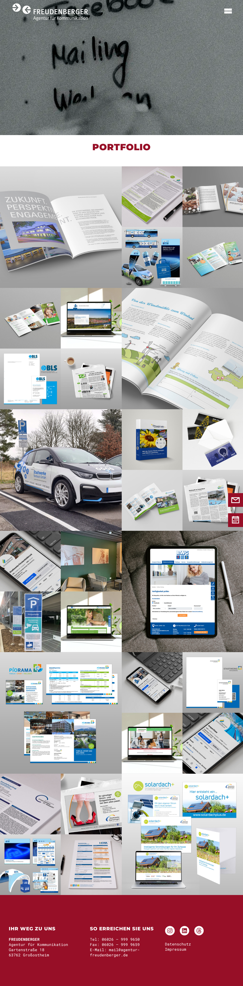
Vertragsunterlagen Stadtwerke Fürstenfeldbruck (155, 195)
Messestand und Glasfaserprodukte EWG (31, 863)
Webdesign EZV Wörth (91, 317)
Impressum (175, 949)
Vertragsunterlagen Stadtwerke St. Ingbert (33, 803)
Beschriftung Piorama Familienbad (91, 560)
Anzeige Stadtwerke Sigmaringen (91, 803)
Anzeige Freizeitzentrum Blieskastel (212, 499)
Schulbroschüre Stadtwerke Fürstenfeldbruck (182, 347)
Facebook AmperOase (213, 742)
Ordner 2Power (152, 439)
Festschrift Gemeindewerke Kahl (152, 499)
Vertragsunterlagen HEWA (94, 863)
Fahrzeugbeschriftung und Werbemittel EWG (158, 256)
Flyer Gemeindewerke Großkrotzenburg (30, 317)
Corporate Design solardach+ (182, 833)
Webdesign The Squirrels (152, 742)
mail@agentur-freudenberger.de (115, 952)
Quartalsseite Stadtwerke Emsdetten (91, 377)
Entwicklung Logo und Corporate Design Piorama (61, 712)
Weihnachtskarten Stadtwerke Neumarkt (213, 438)
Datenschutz (178, 943)
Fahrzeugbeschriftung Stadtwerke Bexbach (61, 469)
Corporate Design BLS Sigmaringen (30, 378)
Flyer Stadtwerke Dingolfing (213, 256)
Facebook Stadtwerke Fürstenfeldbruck (30, 560)
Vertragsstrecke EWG (182, 590)
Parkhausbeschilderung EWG (38, 621)
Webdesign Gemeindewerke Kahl (91, 620)
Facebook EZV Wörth (152, 681)
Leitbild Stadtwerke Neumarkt (60, 226)
